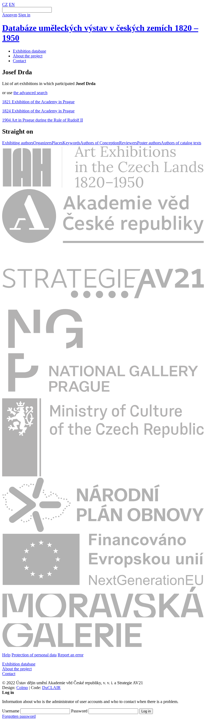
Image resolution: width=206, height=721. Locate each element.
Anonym (9, 15)
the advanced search (30, 92)
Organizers (42, 143)
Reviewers (128, 143)
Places (57, 143)
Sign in (24, 15)
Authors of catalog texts (181, 143)
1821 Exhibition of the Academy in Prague (38, 102)
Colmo (22, 687)
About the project (27, 56)
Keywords (71, 143)
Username (10, 711)
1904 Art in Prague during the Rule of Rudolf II (42, 120)
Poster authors (149, 143)
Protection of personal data (34, 655)
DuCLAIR (51, 687)
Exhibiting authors (17, 143)
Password (79, 711)
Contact (19, 60)
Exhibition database (29, 51)
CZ (5, 4)
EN (12, 4)
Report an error (70, 655)
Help (6, 655)
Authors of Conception (99, 143)
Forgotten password (19, 716)
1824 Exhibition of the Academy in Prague (38, 111)
